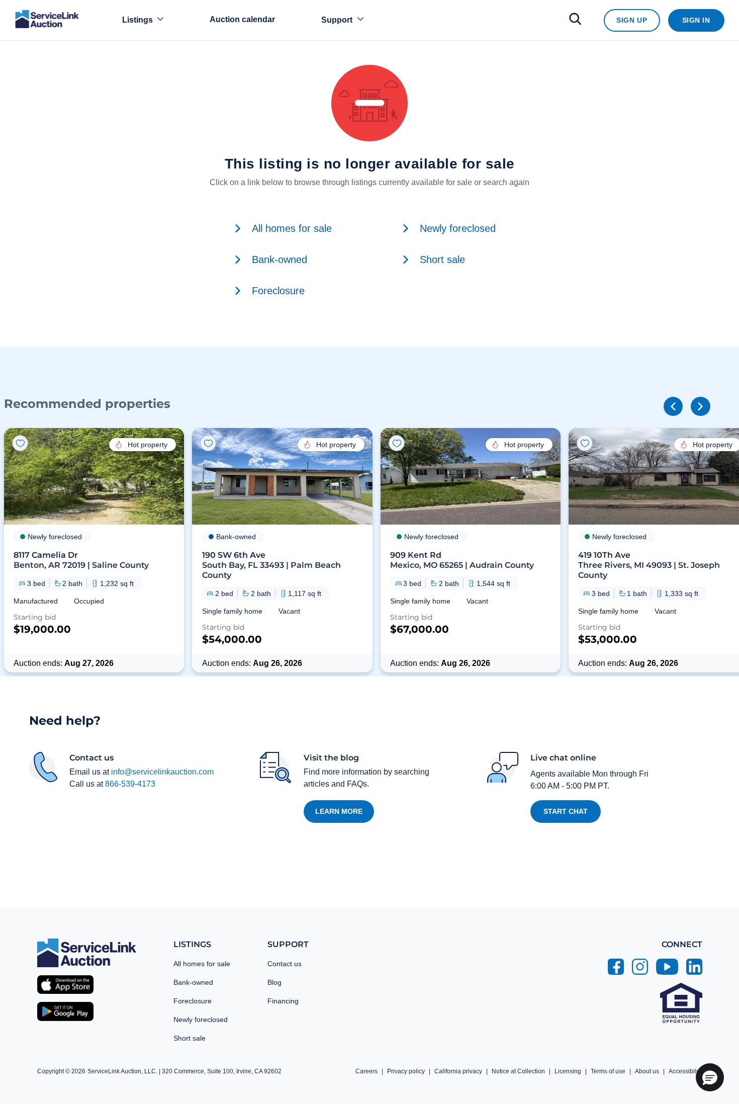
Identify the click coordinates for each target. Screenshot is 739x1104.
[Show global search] (575, 20)
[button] (94, 550)
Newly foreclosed (200, 1019)
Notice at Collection (518, 1071)
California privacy (458, 1071)
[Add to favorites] (20, 443)
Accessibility (685, 1071)
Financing (283, 1001)
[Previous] (673, 406)
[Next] (700, 406)
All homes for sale (201, 964)
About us (647, 1071)
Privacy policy (406, 1071)
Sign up (631, 20)
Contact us (284, 964)
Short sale (189, 1038)
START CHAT (565, 811)
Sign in (696, 20)
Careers (366, 1071)
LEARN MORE (338, 811)
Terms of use (608, 1071)
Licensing (568, 1071)
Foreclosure (192, 1001)
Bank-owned (193, 982)
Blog (274, 982)
